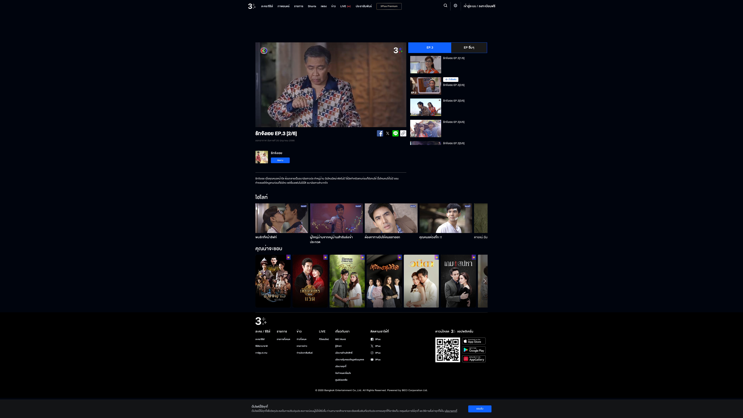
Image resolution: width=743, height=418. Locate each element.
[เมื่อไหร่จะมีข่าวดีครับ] (421, 281)
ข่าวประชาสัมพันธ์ (304, 353)
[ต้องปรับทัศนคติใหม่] (347, 281)
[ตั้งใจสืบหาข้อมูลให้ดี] (273, 281)
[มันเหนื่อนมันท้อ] (310, 281)
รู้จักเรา (338, 346)
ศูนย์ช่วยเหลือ (341, 380)
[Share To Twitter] (388, 133)
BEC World (340, 339)
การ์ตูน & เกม (261, 353)
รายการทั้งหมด (283, 339)
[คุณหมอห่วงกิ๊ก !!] (445, 218)
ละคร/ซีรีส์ (260, 339)
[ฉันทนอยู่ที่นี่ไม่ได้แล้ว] (384, 281)
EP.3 (430, 47)
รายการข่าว (302, 346)
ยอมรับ (479, 409)
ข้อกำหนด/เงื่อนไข (343, 373)
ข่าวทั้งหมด (301, 339)
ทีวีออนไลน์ (324, 339)
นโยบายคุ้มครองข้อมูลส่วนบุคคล (349, 359)
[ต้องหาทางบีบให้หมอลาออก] (391, 218)
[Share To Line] (395, 133)
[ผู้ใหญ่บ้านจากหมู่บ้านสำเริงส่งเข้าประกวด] (336, 218)
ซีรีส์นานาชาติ (261, 346)
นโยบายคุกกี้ (340, 366)
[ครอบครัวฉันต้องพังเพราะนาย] (458, 281)
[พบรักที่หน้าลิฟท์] (281, 218)
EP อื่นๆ (469, 47)
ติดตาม (280, 160)
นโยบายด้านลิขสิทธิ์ (344, 353)
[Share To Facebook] (380, 133)
